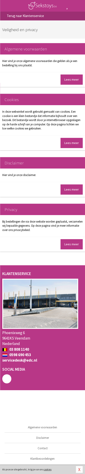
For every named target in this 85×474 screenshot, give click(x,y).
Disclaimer (14, 163)
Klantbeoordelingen (42, 459)
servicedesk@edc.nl (19, 360)
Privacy (11, 209)
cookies (47, 469)
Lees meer (71, 79)
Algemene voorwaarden (26, 49)
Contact (43, 448)
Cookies (12, 99)
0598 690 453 (20, 354)
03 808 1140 (19, 349)
